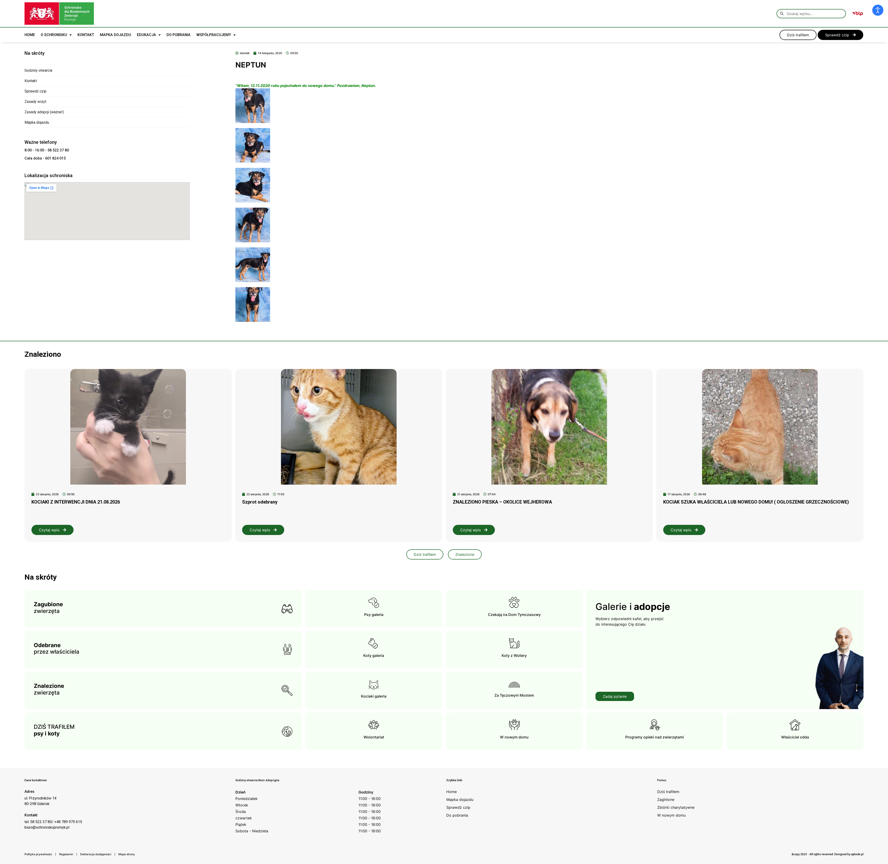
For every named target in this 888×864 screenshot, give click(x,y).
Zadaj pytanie (615, 696)
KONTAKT (85, 35)
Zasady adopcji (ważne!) (44, 112)
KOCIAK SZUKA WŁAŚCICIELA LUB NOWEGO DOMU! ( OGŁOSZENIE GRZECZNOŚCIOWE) (756, 502)
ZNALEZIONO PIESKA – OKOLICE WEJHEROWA (502, 502)
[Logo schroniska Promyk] (59, 13)
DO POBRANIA (178, 35)
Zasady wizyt (35, 101)
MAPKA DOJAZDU (115, 35)
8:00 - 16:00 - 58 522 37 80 (47, 150)
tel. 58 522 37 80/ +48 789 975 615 (53, 822)
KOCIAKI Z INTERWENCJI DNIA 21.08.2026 (75, 502)
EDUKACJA (146, 35)
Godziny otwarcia (38, 70)
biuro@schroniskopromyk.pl (47, 827)
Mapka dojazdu (37, 122)
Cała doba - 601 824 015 (45, 158)
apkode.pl (857, 854)
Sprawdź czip (35, 91)
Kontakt (31, 81)
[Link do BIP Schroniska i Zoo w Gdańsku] (857, 14)
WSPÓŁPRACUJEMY (213, 35)
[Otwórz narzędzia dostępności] (877, 10)
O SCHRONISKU (54, 35)
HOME (30, 35)
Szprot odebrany (260, 502)
